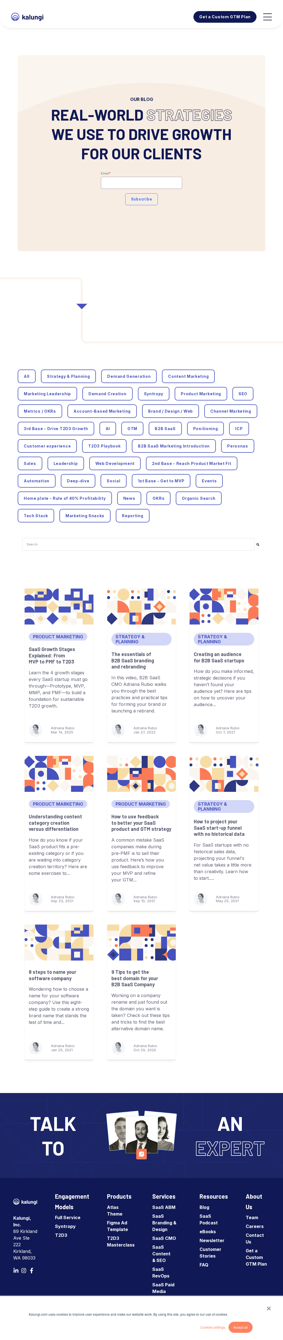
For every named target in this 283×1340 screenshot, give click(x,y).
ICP (239, 428)
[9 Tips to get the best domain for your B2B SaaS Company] (141, 943)
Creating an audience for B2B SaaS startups (219, 657)
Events (209, 480)
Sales (30, 463)
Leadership (66, 463)
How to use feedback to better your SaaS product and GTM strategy (141, 822)
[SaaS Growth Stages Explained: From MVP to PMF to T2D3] (59, 607)
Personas (237, 446)
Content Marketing (188, 376)
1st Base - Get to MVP (161, 480)
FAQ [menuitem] (204, 1265)
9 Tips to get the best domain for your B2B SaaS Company (134, 978)
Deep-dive (78, 480)
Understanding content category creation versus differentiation (55, 822)
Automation (36, 480)
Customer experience (47, 446)
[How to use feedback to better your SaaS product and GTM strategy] (141, 774)
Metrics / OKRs (40, 411)
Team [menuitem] (252, 1217)
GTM (132, 428)
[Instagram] (24, 1270)
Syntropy (154, 393)
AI (108, 428)
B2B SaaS (165, 428)
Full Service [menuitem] (67, 1217)
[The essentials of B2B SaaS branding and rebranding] (141, 607)
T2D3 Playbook (104, 446)
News (129, 498)
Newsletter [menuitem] (212, 1240)
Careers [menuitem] (255, 1226)
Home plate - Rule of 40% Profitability (65, 498)
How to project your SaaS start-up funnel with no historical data (219, 827)
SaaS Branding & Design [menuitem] (164, 1222)
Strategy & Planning (68, 376)
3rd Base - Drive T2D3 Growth (56, 428)
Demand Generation (129, 376)
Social (113, 480)
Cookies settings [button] (212, 1327)
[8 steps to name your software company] (59, 943)
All (27, 376)
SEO (243, 393)
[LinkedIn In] (16, 1270)
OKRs (158, 498)
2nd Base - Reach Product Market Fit (191, 463)
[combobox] (138, 544)
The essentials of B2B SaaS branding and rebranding (132, 660)
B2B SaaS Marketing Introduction (174, 446)
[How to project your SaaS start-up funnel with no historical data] (224, 774)
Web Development (115, 463)
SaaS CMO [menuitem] (164, 1238)
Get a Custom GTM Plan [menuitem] (256, 1257)
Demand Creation (107, 393)
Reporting (132, 515)
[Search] (258, 544)
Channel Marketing (230, 411)
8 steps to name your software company (52, 975)
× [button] (269, 1306)
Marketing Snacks (84, 515)
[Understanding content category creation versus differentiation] (59, 774)
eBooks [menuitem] (208, 1231)
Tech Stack (36, 515)
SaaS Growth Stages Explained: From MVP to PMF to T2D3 (52, 655)
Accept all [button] (240, 1327)
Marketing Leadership (47, 393)
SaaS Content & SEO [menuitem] (161, 1253)
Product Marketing (201, 393)
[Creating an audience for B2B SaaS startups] (224, 607)
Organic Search (199, 498)
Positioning (205, 428)
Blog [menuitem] (204, 1207)
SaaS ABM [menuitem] (163, 1207)
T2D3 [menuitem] (61, 1235)
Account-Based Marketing (102, 411)
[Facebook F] (31, 1270)
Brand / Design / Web (170, 411)
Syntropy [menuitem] (65, 1226)
